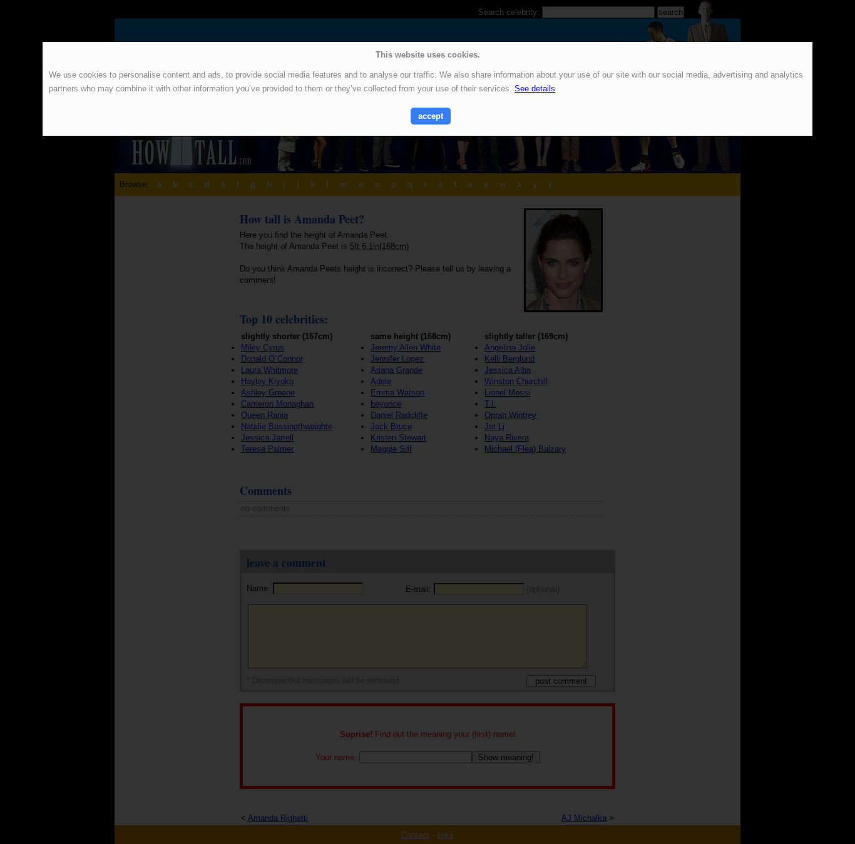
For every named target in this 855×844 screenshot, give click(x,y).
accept (430, 116)
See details (535, 88)
